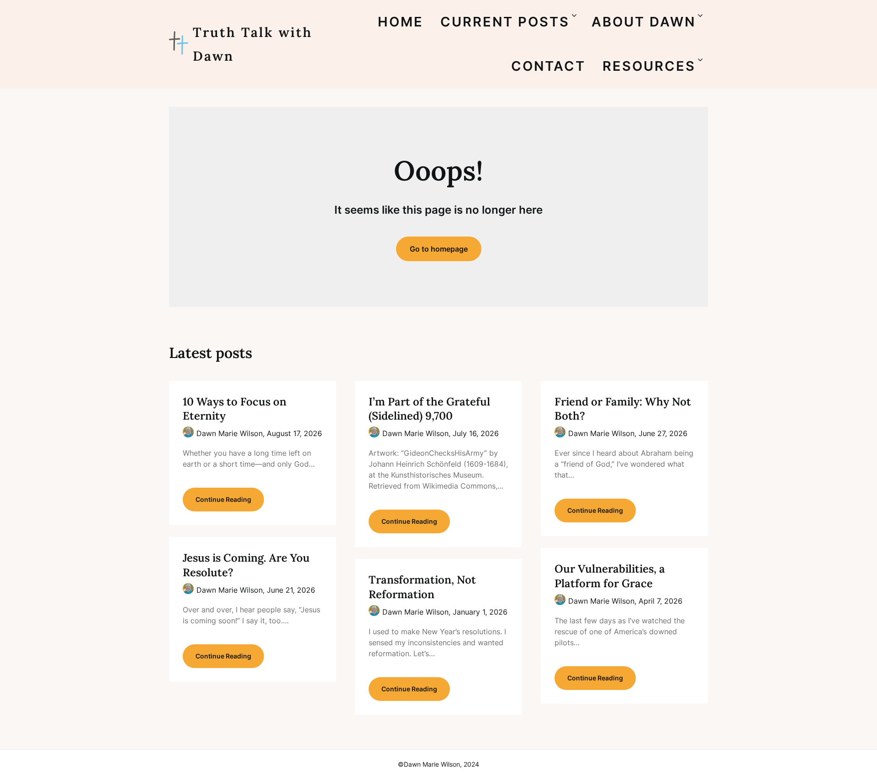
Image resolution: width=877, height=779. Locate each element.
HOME (400, 22)
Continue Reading (223, 499)
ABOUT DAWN (644, 22)
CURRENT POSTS (505, 22)
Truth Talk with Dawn (252, 44)
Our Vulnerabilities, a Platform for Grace (610, 576)
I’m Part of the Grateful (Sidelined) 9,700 (429, 409)
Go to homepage (439, 248)
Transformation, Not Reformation (422, 587)
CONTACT (548, 66)
